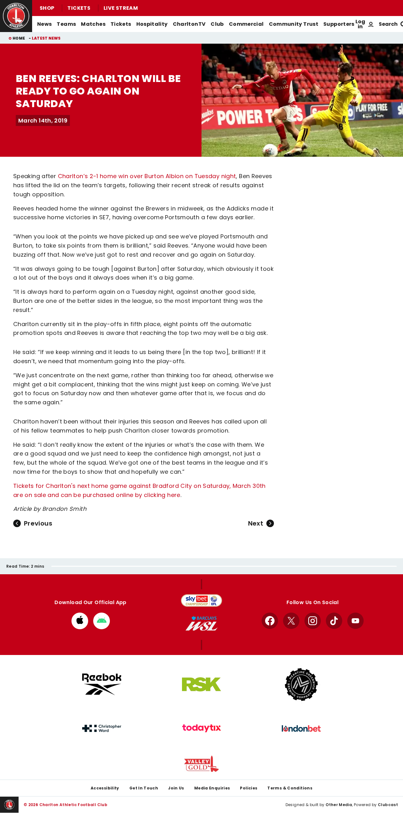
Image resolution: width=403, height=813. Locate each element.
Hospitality (152, 24)
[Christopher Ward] (101, 728)
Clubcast (388, 804)
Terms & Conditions (289, 788)
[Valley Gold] (201, 764)
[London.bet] (301, 728)
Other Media (339, 804)
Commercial (246, 24)
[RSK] (201, 684)
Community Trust (294, 24)
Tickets (78, 8)
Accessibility (105, 788)
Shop (47, 8)
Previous (38, 523)
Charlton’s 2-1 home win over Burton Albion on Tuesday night (147, 176)
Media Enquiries (212, 788)
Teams (66, 24)
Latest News (46, 38)
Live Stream (121, 8)
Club (217, 24)
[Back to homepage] (16, 16)
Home (19, 38)
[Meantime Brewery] (301, 684)
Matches (93, 24)
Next (255, 523)
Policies (248, 788)
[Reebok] (101, 684)
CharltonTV (189, 24)
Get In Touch (143, 788)
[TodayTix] (201, 728)
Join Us (176, 788)
